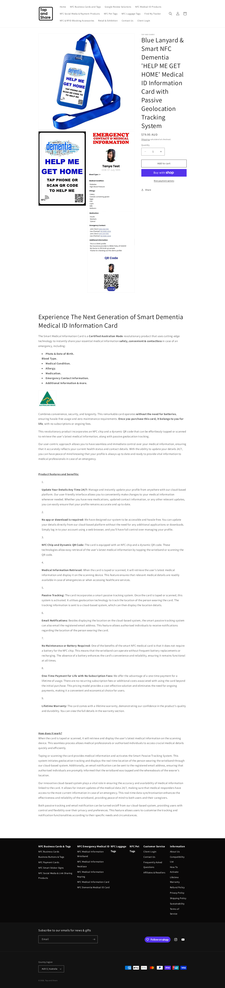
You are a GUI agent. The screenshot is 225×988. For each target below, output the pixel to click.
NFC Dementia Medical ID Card (93, 887)
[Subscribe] (94, 939)
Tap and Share (51, 980)
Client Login (149, 851)
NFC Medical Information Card (93, 881)
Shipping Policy (178, 898)
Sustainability (177, 903)
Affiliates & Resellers (154, 872)
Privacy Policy (177, 892)
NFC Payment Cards (48, 862)
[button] (170, 13)
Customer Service (154, 846)
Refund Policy (177, 887)
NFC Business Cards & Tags (54, 846)
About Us (175, 851)
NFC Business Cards (48, 851)
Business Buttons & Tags (51, 856)
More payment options (164, 180)
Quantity (145, 145)
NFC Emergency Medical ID (93, 846)
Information (177, 846)
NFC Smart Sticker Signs (51, 867)
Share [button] (148, 189)
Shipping (145, 139)
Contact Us (149, 856)
